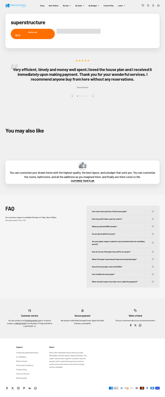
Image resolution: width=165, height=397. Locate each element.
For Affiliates (21, 357)
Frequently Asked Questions (27, 353)
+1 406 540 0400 (19, 323)
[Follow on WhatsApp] (35, 388)
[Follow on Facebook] (6, 388)
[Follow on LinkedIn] (29, 388)
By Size (66, 5)
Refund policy (21, 378)
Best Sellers (53, 5)
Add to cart (26, 34)
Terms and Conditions (24, 365)
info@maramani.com (33, 320)
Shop (42, 5)
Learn (120, 5)
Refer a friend (21, 361)
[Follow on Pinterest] (24, 388)
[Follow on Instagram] (18, 388)
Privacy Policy (21, 369)
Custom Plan (109, 5)
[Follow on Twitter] (12, 388)
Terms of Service (22, 374)
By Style (78, 5)
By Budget (93, 5)
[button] (79, 31)
